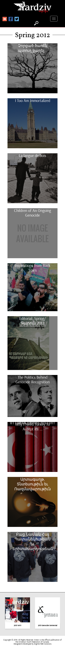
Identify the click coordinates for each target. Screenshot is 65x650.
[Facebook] (10, 18)
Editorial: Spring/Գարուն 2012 (32, 321)
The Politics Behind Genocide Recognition (33, 380)
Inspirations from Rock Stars (32, 268)
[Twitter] (16, 18)
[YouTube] (4, 18)
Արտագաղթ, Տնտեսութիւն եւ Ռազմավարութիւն (32, 484)
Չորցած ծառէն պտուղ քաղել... (32, 48)
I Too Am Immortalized (32, 100)
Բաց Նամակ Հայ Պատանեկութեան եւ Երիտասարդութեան (32, 541)
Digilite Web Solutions (43, 644)
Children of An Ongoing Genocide (32, 213)
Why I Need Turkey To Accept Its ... (32, 427)
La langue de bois (32, 155)
